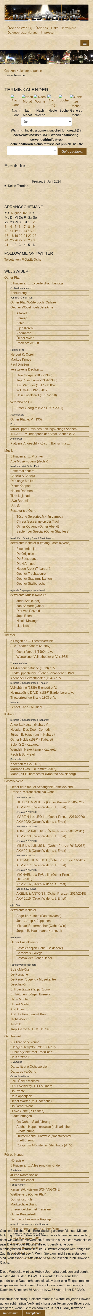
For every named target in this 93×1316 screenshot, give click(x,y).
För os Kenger (14, 1154)
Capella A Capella (22, 476)
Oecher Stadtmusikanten (34, 578)
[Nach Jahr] (16, 100)
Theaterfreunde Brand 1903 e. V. (33, 697)
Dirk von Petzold (28, 611)
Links (54, 28)
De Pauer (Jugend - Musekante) (33, 979)
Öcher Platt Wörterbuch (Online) (33, 302)
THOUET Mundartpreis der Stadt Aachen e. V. (42, 434)
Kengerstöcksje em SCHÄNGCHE (35, 1189)
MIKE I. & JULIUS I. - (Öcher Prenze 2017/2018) (50, 845)
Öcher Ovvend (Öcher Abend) (37, 526)
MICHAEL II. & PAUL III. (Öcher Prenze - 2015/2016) (45, 877)
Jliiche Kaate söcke (24, 1175)
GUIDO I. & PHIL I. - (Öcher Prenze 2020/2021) (50, 802)
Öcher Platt (12, 277)
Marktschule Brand (23, 1204)
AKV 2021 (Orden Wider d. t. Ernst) (41, 807)
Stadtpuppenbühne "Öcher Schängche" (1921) (42, 673)
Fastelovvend (13, 781)
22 (30, 236)
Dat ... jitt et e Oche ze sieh (29, 1066)
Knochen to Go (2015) (26, 764)
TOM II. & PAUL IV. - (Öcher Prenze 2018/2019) (50, 831)
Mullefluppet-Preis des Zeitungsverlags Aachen (43, 429)
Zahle (20, 323)
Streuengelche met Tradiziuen (31, 1052)
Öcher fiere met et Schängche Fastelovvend (41, 787)
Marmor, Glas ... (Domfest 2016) (33, 769)
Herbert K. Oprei (22, 354)
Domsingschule (21, 1199)
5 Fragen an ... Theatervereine (31, 641)
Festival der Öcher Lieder (34, 958)
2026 (24, 213)
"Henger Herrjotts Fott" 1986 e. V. (33, 1047)
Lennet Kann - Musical (26, 707)
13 (20, 231)
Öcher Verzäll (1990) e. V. (34, 651)
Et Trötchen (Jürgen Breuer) (30, 994)
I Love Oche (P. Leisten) (27, 1111)
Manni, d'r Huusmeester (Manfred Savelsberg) (43, 774)
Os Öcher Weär (21, 1106)
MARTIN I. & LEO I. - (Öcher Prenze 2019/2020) (50, 816)
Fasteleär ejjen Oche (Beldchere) (39, 948)
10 (6, 231)
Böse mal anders (22, 471)
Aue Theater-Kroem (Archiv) (30, 646)
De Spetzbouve (27, 558)
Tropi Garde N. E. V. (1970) (29, 1029)
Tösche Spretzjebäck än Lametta (39, 516)
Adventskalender (22, 1180)
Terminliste (68, 28)
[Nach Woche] (40, 99)
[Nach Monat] (27, 99)
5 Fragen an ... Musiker (26, 456)
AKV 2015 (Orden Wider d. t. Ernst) (41, 898)
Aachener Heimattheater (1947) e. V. (36, 678)
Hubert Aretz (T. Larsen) (33, 568)
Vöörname (23, 333)
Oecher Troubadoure (31, 573)
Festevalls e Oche (23, 510)
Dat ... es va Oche (23, 1071)
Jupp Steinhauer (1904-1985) (36, 380)
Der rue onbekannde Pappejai (31, 1219)
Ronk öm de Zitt (27, 343)
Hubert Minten (20, 1004)
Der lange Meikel (22, 481)
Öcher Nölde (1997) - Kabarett (31, 739)
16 (34, 231)
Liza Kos (22, 626)
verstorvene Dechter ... (26, 369)
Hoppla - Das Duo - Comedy (30, 729)
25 (12, 240)
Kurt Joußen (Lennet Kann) (29, 1014)
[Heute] (52, 100)
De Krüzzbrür (19, 1057)
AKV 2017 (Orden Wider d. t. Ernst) (41, 865)
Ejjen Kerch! (25, 328)
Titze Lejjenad (20, 496)
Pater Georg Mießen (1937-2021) (39, 408)
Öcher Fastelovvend (24, 942)
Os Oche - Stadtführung (33, 1121)
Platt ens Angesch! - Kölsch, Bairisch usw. (40, 443)
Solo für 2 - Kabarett (24, 744)
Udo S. (15, 505)
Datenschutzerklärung (23, 32)
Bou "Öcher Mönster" (25, 1081)
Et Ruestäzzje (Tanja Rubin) (30, 989)
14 (25, 231)
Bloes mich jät (26, 548)
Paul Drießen (19, 364)
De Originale (25, 553)
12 (16, 231)
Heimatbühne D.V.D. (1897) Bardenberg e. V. (42, 692)
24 (6, 240)
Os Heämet (12, 1036)
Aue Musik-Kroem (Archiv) (29, 461)
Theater (9, 635)
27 (20, 240)
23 (34, 236)
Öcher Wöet (25, 338)
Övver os (41, 28)
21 (25, 236)
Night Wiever (19, 1019)
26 (16, 240)
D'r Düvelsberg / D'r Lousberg (31, 1086)
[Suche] (64, 98)
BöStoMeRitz (19, 969)
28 (25, 240)
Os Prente (17, 1091)
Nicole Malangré (27, 621)
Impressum (48, 32)
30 (34, 240)
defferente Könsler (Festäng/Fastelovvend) (40, 543)
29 (30, 240)
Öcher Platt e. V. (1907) (26, 419)
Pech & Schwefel (22, 754)
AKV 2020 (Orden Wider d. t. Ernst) (41, 821)
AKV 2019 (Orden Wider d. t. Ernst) (41, 836)
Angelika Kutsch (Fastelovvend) (38, 916)
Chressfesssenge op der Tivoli (37, 521)
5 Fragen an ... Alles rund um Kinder (35, 1165)
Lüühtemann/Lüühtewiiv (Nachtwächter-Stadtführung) (44, 1138)
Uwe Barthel (19, 500)
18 (12, 236)
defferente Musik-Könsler (28, 595)
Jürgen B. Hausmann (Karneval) (39, 930)
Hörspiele (17, 1160)
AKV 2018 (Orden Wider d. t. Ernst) (41, 850)
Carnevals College (29, 953)
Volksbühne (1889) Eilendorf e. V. (33, 687)
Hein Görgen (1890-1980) (34, 375)
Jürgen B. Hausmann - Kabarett (32, 734)
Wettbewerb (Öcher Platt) (28, 1194)
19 (16, 236)
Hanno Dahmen (21, 491)
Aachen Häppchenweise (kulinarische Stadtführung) (43, 1129)
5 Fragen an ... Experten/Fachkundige (36, 283)
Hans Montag (19, 999)
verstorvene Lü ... (22, 402)
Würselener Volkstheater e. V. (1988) (42, 656)
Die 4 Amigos (25, 563)
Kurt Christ (18, 1009)
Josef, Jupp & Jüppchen (33, 921)
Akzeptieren (34, 1313)
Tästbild (15, 1024)
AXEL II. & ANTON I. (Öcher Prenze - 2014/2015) (51, 893)
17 (6, 236)
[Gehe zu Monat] (76, 101)
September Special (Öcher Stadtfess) (42, 531)
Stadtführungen (21, 1116)
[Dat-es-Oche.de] (46, 12)
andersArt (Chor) (28, 601)
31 (6, 245)
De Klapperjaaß (21, 1096)
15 (30, 231)
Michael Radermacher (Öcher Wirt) (41, 926)
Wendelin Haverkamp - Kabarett (33, 749)
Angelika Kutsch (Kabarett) (29, 724)
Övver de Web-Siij (20, 28)
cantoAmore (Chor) (30, 606)
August (16, 213)
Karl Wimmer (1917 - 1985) (35, 385)
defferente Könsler (23, 910)
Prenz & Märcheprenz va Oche (32, 792)
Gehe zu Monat (72, 151)
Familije (21, 318)
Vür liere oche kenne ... (26, 1042)
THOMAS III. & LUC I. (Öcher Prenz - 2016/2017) (51, 860)
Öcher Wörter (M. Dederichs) (31, 1101)
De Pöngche (19, 974)
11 (11, 231)
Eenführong (18, 293)
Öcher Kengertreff (23, 1214)
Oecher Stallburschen (31, 583)
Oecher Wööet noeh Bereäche (31, 307)
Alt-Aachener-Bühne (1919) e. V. (33, 668)
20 (20, 236)
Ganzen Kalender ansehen (23, 70)
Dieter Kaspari (20, 486)
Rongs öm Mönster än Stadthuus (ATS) (44, 1145)
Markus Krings (20, 359)
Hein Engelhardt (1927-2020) (36, 395)
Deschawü (18, 984)
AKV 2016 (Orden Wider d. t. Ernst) (41, 884)
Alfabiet (21, 313)
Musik (8, 450)
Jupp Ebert (24, 616)
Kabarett (10, 714)
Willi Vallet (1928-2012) (32, 390)
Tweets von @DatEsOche (22, 259)
